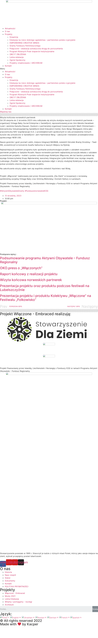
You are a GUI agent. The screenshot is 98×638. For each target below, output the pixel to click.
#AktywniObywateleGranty (12, 191)
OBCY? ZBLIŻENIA (18, 54)
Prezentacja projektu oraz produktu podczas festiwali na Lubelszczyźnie (44, 288)
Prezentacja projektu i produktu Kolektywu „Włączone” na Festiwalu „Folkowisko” (45, 298)
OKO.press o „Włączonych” (21, 268)
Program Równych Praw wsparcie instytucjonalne (32, 51)
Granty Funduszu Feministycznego (25, 45)
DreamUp (14, 37)
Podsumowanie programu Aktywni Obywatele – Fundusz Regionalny (45, 260)
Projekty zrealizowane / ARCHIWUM (26, 63)
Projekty (8, 34)
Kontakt (8, 66)
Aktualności (10, 28)
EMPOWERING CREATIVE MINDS (24, 43)
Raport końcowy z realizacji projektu (28, 274)
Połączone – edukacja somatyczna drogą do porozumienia (36, 48)
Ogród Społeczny (17, 60)
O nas (7, 31)
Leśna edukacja (17, 57)
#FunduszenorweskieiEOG (36, 191)
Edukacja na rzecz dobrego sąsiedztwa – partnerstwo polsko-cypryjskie (42, 40)
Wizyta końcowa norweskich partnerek (31, 280)
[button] (49, 68)
